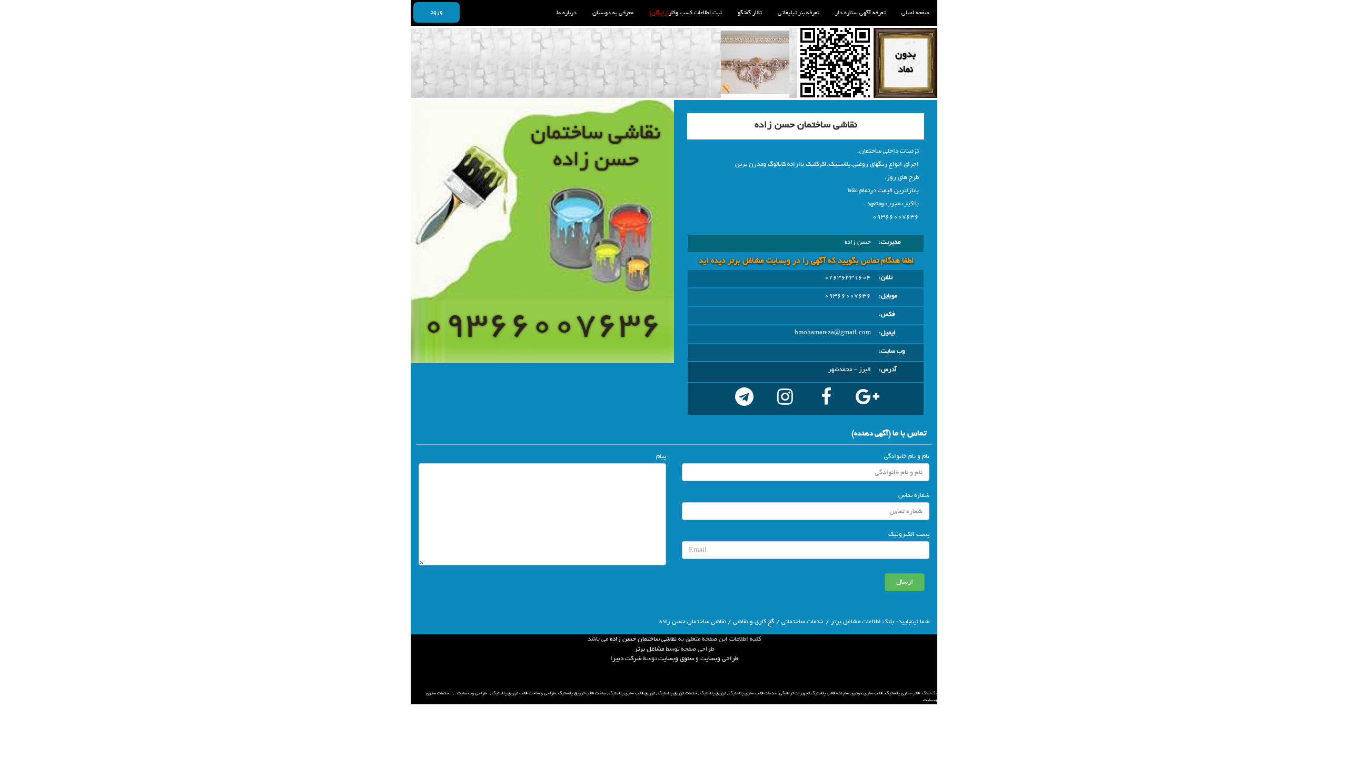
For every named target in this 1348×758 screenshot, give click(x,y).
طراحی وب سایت (472, 693)
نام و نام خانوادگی (906, 456)
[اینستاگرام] (785, 399)
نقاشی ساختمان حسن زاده (643, 639)
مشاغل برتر (649, 649)
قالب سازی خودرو (867, 693)
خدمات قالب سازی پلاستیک (753, 693)
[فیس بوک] (826, 399)
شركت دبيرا (625, 658)
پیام (661, 456)
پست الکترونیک (908, 534)
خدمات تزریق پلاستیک (677, 693)
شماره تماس (913, 495)
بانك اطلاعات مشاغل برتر (862, 621)
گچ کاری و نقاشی (753, 621)
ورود (436, 12)
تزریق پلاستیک (713, 693)
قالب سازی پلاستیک (902, 693)
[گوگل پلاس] (867, 399)
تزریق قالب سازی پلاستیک (632, 693)
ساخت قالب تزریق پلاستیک (582, 693)
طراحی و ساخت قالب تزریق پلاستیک (524, 693)
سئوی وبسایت (676, 658)
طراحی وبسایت (719, 658)
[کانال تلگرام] (744, 399)
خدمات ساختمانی (802, 621)
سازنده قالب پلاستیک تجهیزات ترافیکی (814, 693)
